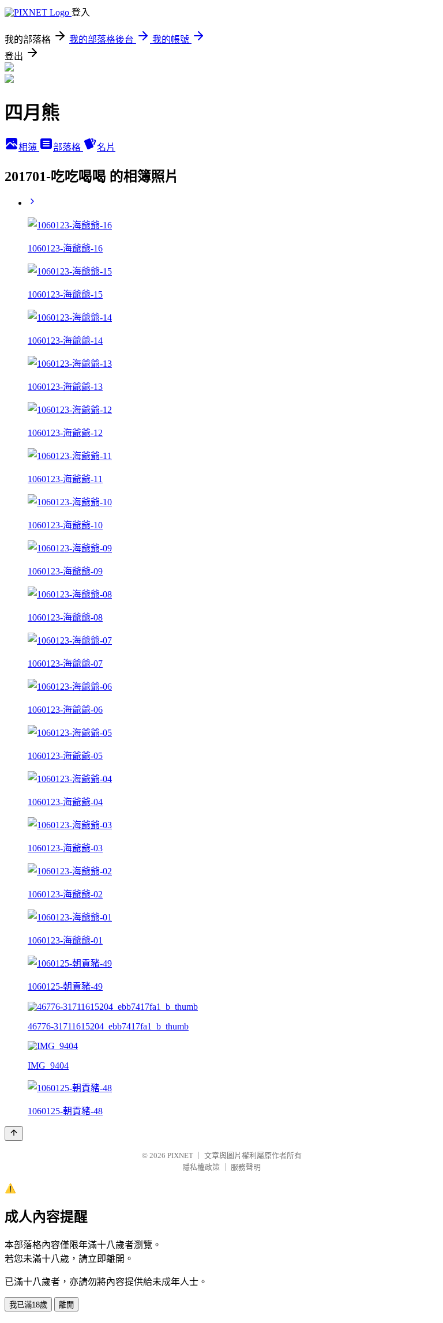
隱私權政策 (201, 1167)
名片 (106, 147)
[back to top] (14, 1133)
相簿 (28, 147)
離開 (66, 1305)
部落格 (68, 147)
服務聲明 (246, 1167)
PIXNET (180, 1155)
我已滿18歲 (28, 1305)
